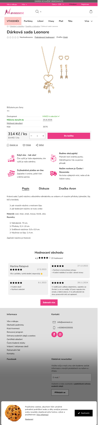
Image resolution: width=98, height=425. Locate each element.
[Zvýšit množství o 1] (42, 136)
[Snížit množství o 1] (30, 136)
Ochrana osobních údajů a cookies (20, 335)
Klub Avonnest (12, 328)
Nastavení (28, 419)
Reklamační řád (12, 350)
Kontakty (10, 353)
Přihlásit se (59, 392)
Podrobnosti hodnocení (44, 37)
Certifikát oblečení (14, 339)
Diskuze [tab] (43, 188)
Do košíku (68, 136)
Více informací (42, 414)
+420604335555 (64, 327)
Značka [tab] (66, 188)
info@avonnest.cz (64, 322)
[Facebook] (53, 334)
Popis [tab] (24, 188)
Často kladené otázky (15, 343)
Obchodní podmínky (14, 325)
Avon (64, 37)
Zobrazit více (48, 302)
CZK (59, 4)
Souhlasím (84, 413)
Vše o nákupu (11, 4)
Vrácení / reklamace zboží (16, 346)
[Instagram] (59, 334)
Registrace (84, 4)
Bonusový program (14, 332)
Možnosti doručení (14, 123)
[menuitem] (11, 21)
